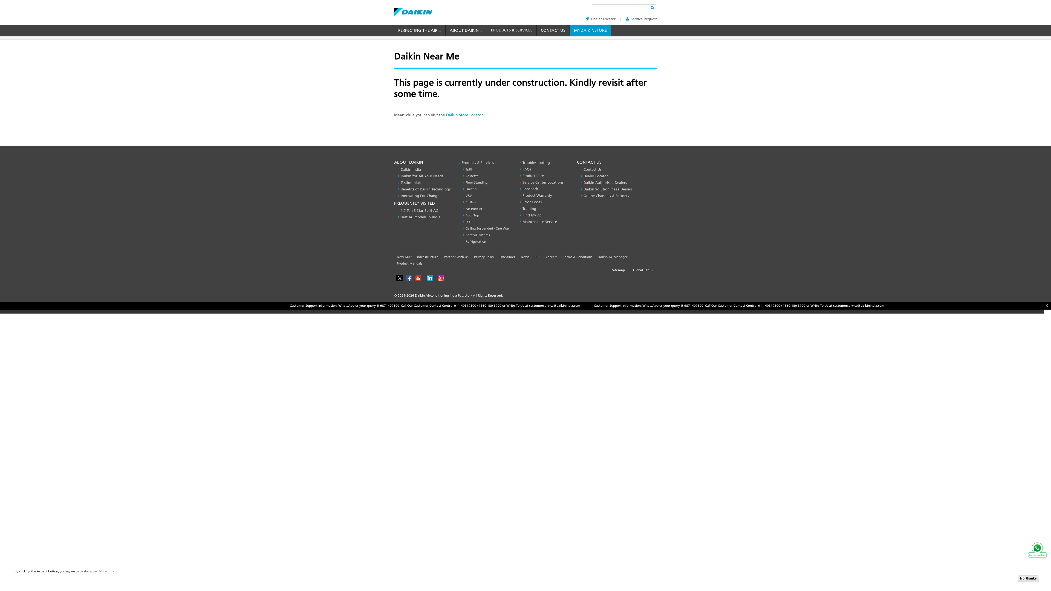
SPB (537, 257)
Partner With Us (456, 257)
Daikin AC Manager (613, 257)
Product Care (533, 176)
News (525, 257)
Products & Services (511, 30)
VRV (469, 196)
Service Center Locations (542, 182)
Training (529, 209)
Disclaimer (507, 257)
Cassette (472, 176)
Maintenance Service (539, 222)
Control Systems (478, 235)
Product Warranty (537, 195)
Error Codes (532, 202)
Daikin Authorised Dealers (605, 183)
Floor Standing (476, 182)
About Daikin (465, 30)
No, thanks (1028, 578)
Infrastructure (427, 257)
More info (106, 571)
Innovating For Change (420, 196)
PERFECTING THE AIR (418, 30)
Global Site (641, 270)
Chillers (471, 202)
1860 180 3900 (455, 306)
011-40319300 (431, 306)
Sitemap (618, 270)
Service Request (644, 19)
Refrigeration (476, 242)
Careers (552, 257)
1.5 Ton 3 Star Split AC (419, 210)
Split (469, 169)
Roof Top (472, 215)
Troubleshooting (536, 163)
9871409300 (355, 306)
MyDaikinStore (590, 30)
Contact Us (553, 30)
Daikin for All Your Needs (422, 176)
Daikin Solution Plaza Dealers (608, 189)
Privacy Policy (484, 257)
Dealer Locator (603, 19)
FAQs (526, 169)
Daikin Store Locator (464, 115)
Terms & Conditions (577, 257)
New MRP (404, 257)
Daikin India (411, 169)
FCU (469, 222)
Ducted (471, 189)
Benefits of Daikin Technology (426, 189)
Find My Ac (531, 215)
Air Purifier (474, 209)
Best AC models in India (420, 217)
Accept (1009, 580)
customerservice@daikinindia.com (520, 306)
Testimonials (411, 183)
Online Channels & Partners (606, 196)
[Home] (413, 11)
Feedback (530, 189)
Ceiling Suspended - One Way (488, 228)
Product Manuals (409, 263)
